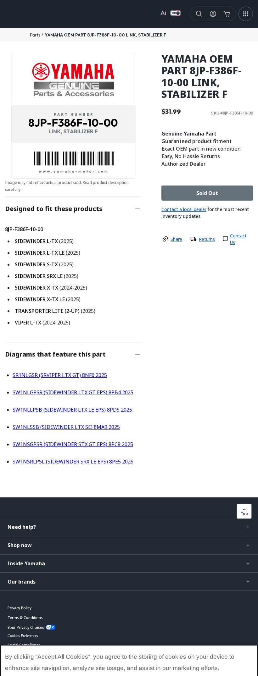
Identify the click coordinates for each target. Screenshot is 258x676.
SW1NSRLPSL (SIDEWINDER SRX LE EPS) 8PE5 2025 (73, 461)
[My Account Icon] (213, 14)
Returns (207, 239)
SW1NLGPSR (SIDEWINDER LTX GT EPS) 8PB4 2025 (73, 392)
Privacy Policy (27, 656)
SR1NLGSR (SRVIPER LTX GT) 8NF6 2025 (60, 375)
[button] (129, 527)
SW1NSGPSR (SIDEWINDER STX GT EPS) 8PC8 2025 (73, 444)
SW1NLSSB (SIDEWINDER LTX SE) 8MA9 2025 (66, 427)
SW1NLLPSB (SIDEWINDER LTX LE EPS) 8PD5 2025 (72, 409)
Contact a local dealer (183, 209)
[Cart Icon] (227, 14)
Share (176, 239)
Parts (35, 35)
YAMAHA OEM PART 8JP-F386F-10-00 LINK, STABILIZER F (105, 35)
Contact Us (238, 239)
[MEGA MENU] (245, 14)
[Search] (199, 14)
